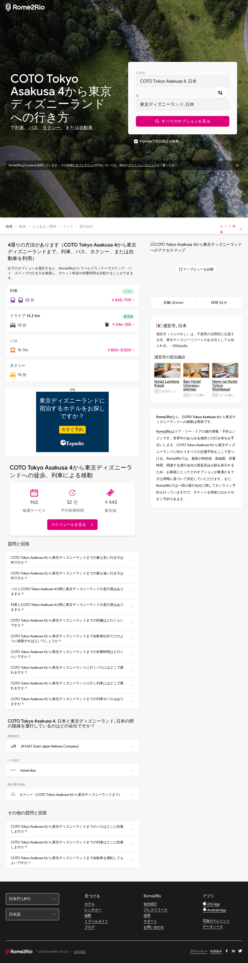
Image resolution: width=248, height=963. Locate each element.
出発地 (141, 72)
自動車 (86, 127)
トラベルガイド (96, 921)
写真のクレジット (216, 921)
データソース (213, 926)
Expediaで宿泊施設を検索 (159, 141)
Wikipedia (180, 345)
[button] (182, 121)
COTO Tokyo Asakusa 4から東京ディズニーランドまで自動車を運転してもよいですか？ (67, 860)
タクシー (51, 127)
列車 (19, 127)
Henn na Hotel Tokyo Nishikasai (224, 385)
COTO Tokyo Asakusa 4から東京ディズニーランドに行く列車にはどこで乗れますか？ (67, 685)
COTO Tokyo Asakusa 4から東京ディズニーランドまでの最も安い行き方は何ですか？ (67, 560)
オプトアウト (84, 165)
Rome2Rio (163, 431)
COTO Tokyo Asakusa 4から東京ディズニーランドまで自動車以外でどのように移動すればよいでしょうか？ (67, 638)
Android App (216, 910)
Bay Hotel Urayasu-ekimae (192, 385)
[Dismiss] (237, 165)
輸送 (22, 226)
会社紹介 (150, 904)
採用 (147, 915)
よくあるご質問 (44, 226)
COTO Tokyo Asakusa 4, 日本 (168, 81)
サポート (150, 921)
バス (33, 127)
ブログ (90, 927)
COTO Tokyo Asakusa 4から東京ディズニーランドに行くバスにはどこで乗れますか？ (67, 669)
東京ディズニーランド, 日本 (167, 104)
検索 (9, 226)
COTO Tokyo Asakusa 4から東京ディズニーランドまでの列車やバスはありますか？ (67, 701)
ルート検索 (228, 229)
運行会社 (86, 226)
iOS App (213, 904)
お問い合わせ (154, 927)
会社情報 (79, 951)
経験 (88, 915)
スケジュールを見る (68, 524)
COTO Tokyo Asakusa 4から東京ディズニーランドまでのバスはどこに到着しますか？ (67, 828)
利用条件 (216, 951)
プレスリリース (155, 909)
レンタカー (93, 909)
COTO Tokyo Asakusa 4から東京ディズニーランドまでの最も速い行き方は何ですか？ (67, 575)
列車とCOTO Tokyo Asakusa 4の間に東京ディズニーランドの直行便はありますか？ (67, 607)
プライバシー (198, 951)
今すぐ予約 (72, 429)
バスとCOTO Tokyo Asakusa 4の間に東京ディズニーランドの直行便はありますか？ (67, 591)
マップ (68, 226)
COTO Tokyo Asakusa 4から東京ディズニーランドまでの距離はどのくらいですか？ (67, 622)
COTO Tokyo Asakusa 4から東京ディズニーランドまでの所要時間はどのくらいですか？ (67, 654)
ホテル (90, 904)
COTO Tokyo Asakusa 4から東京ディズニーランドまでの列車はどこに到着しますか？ (67, 844)
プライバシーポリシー (142, 165)
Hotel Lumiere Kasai (166, 383)
